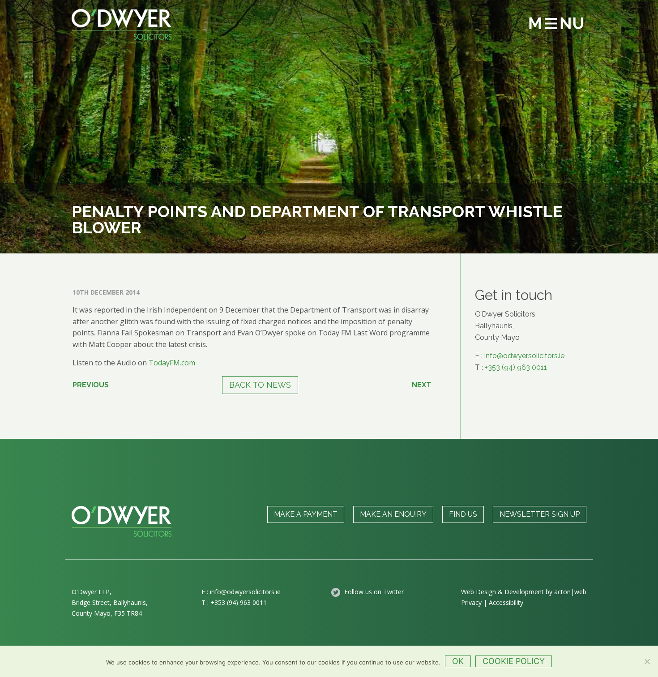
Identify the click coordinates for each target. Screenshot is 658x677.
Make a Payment (306, 514)
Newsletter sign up (540, 514)
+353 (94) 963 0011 (516, 367)
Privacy (471, 602)
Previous (91, 385)
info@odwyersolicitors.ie (524, 355)
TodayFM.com (172, 363)
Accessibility (506, 602)
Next (421, 385)
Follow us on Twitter (373, 591)
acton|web (570, 591)
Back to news (260, 385)
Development (524, 591)
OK (458, 661)
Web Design (478, 591)
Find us (463, 514)
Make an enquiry (393, 514)
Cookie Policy (514, 661)
